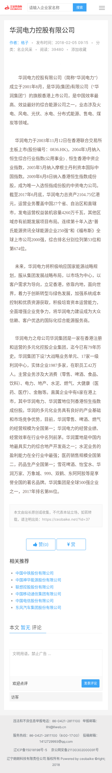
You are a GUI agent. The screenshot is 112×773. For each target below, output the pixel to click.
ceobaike (87, 759)
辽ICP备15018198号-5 (32, 750)
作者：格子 (19, 42)
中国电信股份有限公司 (34, 600)
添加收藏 (78, 49)
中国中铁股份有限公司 (34, 573)
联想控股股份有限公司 (34, 587)
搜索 (79, 7)
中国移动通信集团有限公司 (38, 593)
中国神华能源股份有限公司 (38, 579)
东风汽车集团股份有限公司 (38, 607)
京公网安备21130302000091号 (75, 750)
